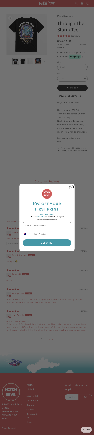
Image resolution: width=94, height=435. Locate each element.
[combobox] (27, 234)
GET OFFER (47, 242)
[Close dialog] (71, 187)
